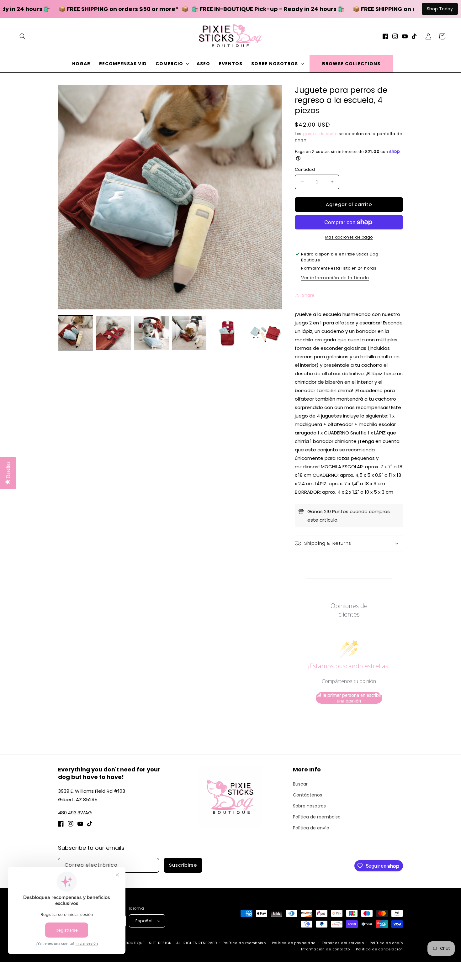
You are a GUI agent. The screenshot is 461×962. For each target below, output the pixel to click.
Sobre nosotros (309, 806)
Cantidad (305, 169)
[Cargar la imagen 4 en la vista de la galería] (189, 333)
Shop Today (440, 9)
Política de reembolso (317, 817)
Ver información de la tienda (335, 278)
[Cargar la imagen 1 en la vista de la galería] (75, 333)
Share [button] (308, 295)
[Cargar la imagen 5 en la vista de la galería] (226, 333)
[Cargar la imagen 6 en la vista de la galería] (264, 333)
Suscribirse (183, 865)
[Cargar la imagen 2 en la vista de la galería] (113, 333)
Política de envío (311, 828)
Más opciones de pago (349, 237)
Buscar (300, 784)
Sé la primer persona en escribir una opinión (348, 698)
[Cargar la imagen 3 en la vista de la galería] (151, 333)
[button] (22, 36)
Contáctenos (307, 795)
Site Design (160, 942)
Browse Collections (351, 63)
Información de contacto (325, 949)
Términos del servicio (343, 942)
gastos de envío (320, 133)
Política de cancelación (379, 949)
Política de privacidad (294, 942)
